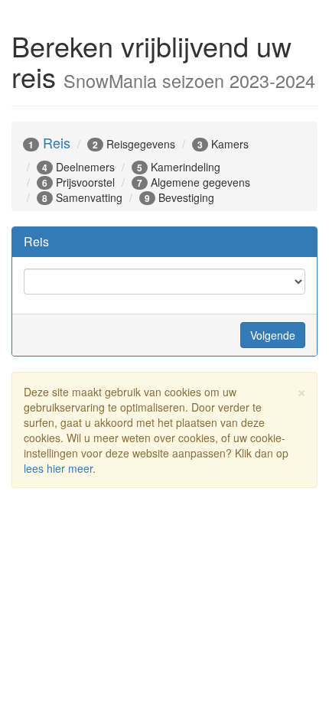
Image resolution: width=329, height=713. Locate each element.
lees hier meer (58, 468)
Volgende (272, 335)
